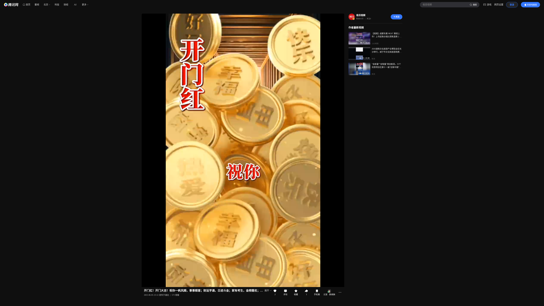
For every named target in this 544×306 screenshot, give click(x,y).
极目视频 (360, 15)
